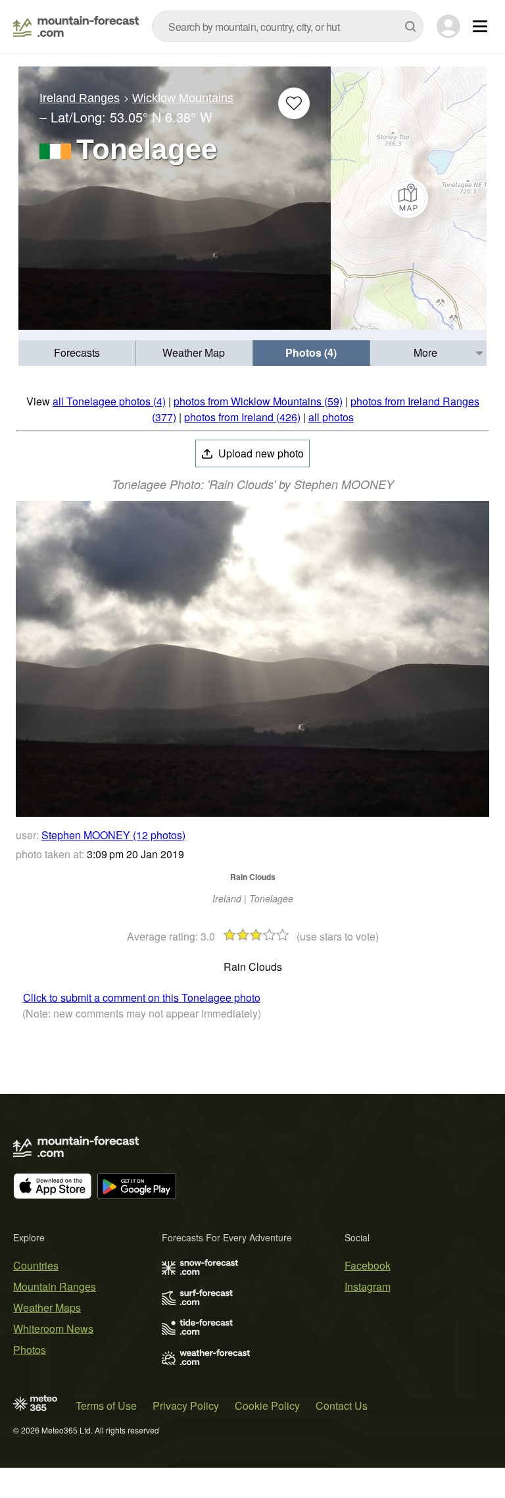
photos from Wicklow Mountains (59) (258, 401)
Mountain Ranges (54, 1286)
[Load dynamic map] (409, 198)
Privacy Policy (186, 1405)
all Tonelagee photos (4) (109, 401)
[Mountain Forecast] (76, 26)
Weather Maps (47, 1307)
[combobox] (287, 26)
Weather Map (193, 352)
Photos (29, 1349)
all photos (331, 417)
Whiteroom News (53, 1328)
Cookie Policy (267, 1405)
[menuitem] (76, 353)
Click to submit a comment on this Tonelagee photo (141, 997)
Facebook (368, 1265)
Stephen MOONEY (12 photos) (113, 834)
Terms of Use (106, 1405)
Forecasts (77, 352)
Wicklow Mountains (182, 98)
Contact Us (342, 1405)
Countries (36, 1265)
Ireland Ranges (79, 98)
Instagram (368, 1286)
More (425, 352)
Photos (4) (311, 352)
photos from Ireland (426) (242, 417)
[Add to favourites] (294, 103)
